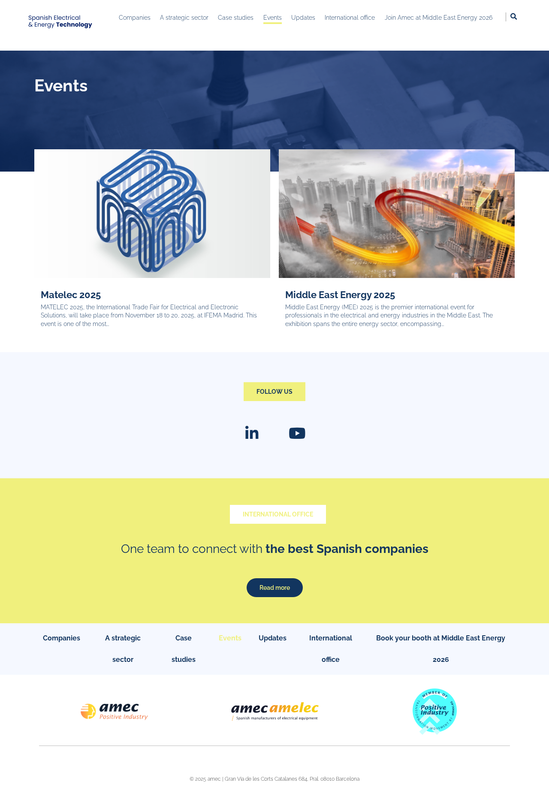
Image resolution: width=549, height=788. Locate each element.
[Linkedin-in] (252, 433)
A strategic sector (123, 649)
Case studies (184, 649)
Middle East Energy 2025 (340, 294)
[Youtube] (297, 433)
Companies (61, 638)
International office (330, 649)
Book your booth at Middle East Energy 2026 (440, 649)
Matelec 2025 (71, 294)
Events (230, 638)
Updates (273, 638)
